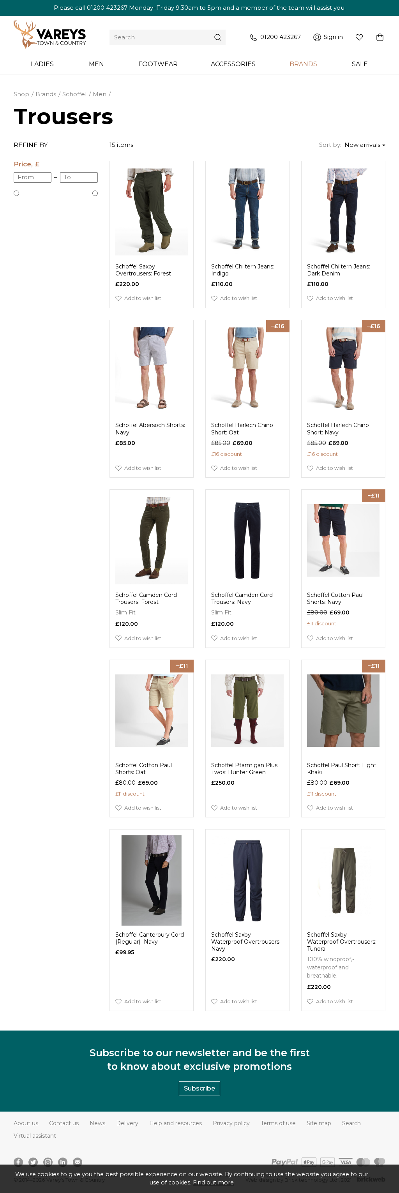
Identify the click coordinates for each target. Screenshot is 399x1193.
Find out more (213, 1182)
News (97, 1123)
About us (26, 1123)
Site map (319, 1123)
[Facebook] (18, 1162)
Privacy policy (231, 1123)
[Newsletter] (77, 1162)
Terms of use (278, 1123)
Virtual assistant (35, 1135)
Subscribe (199, 1088)
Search (351, 1123)
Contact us (64, 1123)
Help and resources (175, 1123)
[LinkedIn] (62, 1162)
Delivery (127, 1123)
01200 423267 (107, 7)
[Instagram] (48, 1162)
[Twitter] (33, 1162)
